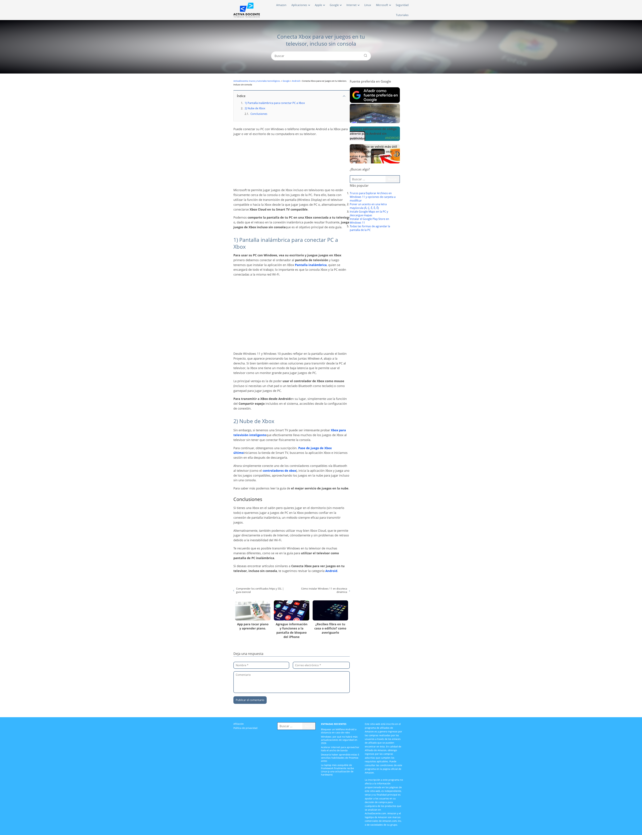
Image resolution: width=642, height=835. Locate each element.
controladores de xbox (279, 471)
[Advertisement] (291, 163)
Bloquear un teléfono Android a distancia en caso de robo (338, 731)
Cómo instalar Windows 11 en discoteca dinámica (324, 590)
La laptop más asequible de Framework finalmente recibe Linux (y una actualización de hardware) (337, 769)
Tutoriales (402, 15)
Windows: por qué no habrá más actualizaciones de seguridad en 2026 (339, 740)
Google (334, 5)
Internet (351, 5)
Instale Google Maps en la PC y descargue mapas (369, 213)
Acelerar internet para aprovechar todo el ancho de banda (340, 749)
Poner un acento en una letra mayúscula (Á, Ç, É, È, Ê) (368, 206)
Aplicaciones (299, 5)
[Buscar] (364, 54)
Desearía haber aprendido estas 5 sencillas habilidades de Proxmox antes (340, 757)
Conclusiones (258, 114)
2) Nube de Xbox (255, 108)
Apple (318, 5)
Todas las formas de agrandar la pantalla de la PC (370, 228)
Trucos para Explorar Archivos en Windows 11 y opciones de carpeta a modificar (373, 196)
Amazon (281, 5)
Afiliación (238, 723)
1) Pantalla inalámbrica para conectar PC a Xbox (275, 103)
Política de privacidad (245, 728)
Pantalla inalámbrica (311, 265)
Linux (367, 5)
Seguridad (402, 5)
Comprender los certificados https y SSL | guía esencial (260, 590)
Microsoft (382, 5)
